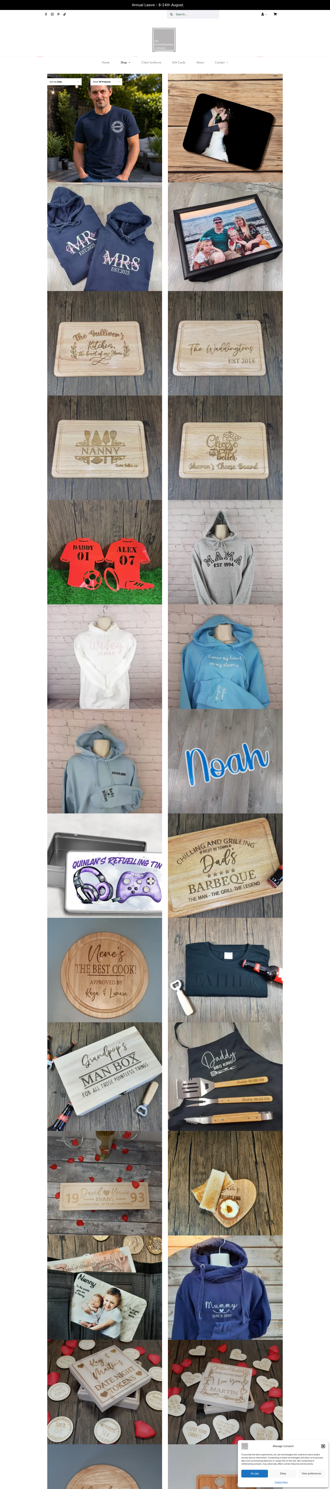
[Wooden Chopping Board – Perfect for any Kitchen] (104, 348)
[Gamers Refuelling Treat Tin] (104, 870)
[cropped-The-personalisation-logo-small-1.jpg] (164, 29)
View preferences (311, 1473)
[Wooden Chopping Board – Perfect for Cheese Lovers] (225, 453)
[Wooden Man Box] (104, 1079)
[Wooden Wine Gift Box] (104, 1188)
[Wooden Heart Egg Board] (225, 1188)
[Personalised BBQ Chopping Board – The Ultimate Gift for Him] (225, 870)
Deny (283, 1473)
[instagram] (52, 14)
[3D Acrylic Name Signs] (225, 766)
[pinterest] (58, 14)
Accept (255, 1473)
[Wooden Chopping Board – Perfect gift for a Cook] (104, 453)
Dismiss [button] (191, 5)
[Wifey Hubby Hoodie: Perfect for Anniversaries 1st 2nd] (104, 661)
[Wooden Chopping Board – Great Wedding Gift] (225, 348)
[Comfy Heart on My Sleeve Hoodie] (225, 661)
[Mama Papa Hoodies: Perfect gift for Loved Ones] (225, 557)
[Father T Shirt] (225, 975)
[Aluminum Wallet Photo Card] (104, 1292)
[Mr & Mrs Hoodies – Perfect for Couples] (104, 239)
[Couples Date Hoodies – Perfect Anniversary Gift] (104, 766)
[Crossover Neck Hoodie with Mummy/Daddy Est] (225, 1292)
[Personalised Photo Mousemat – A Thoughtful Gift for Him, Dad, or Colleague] (225, 131)
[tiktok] (64, 14)
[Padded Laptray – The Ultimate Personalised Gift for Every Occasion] (225, 239)
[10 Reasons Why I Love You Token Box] (225, 1397)
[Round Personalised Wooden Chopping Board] (104, 975)
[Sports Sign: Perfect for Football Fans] (104, 557)
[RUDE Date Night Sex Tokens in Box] (104, 1397)
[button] (323, 1446)
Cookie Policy (281, 1482)
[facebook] (46, 14)
